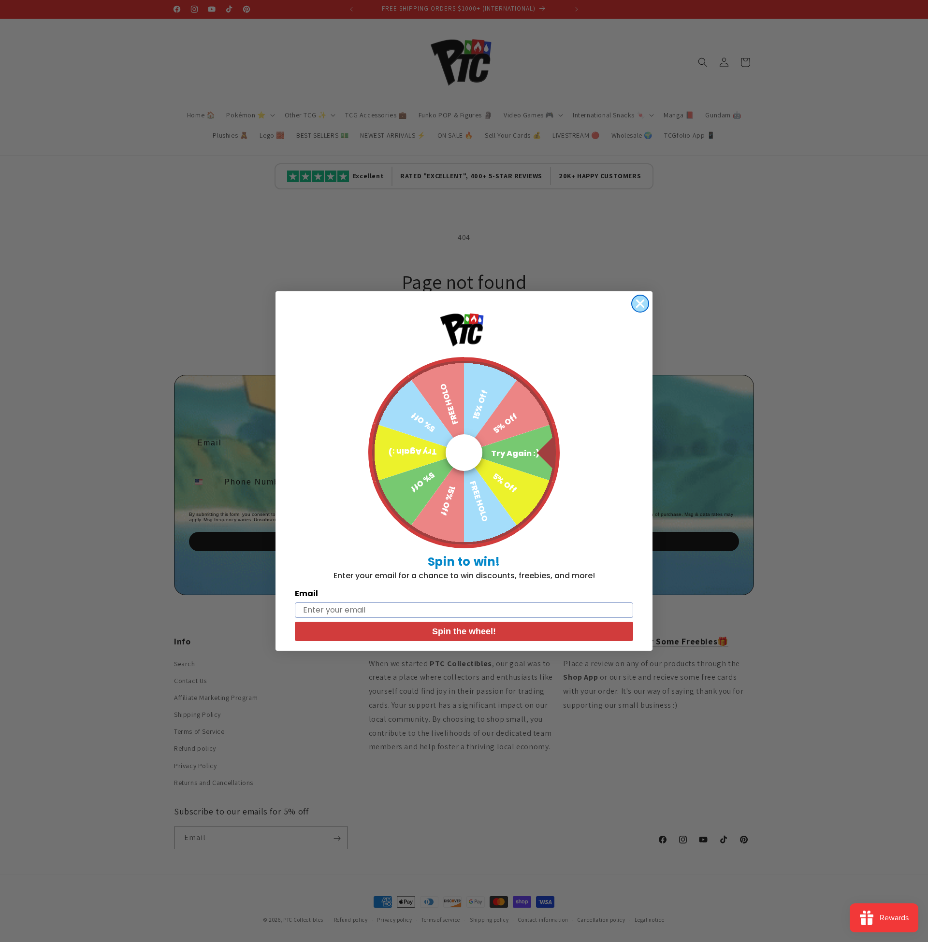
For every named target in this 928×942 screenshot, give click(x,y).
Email (306, 593)
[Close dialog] (640, 303)
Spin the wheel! (464, 631)
